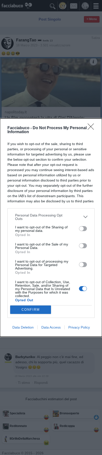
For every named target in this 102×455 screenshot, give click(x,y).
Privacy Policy (79, 327)
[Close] (92, 128)
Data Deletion (23, 327)
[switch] (83, 228)
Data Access (51, 327)
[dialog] (51, 228)
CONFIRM (31, 309)
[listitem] (51, 216)
